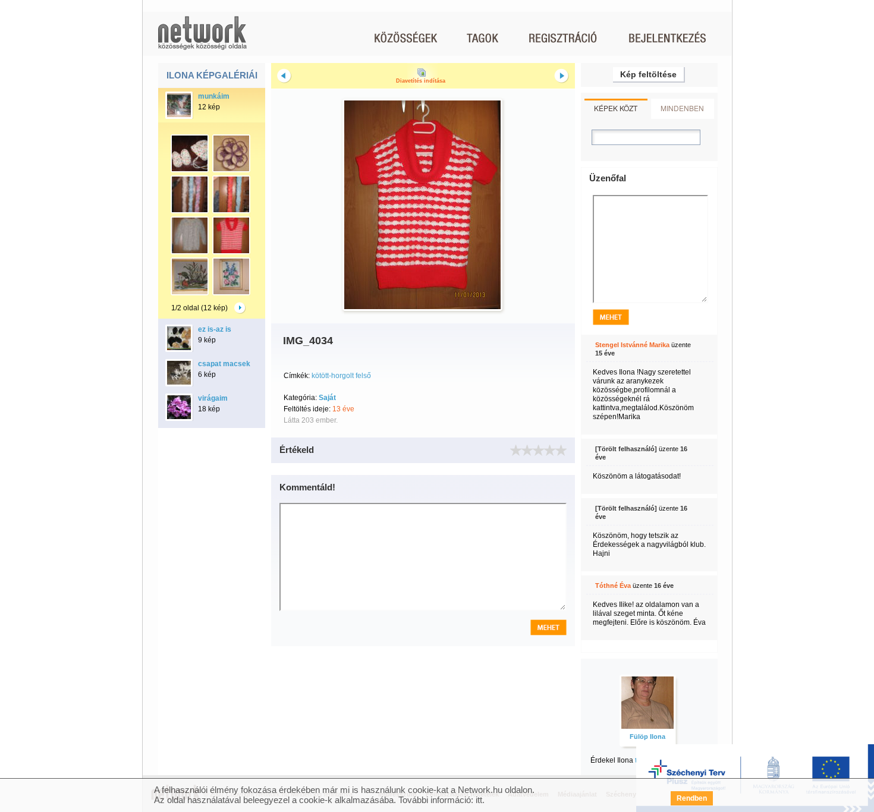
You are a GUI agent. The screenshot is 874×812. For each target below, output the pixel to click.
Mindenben (682, 108)
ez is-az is (214, 329)
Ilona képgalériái (211, 75)
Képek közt (615, 108)
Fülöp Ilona (647, 736)
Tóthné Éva (613, 585)
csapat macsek (224, 364)
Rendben (692, 798)
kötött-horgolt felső (341, 376)
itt (479, 800)
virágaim (213, 398)
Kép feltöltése (648, 74)
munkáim (213, 96)
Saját (327, 398)
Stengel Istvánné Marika (632, 344)
